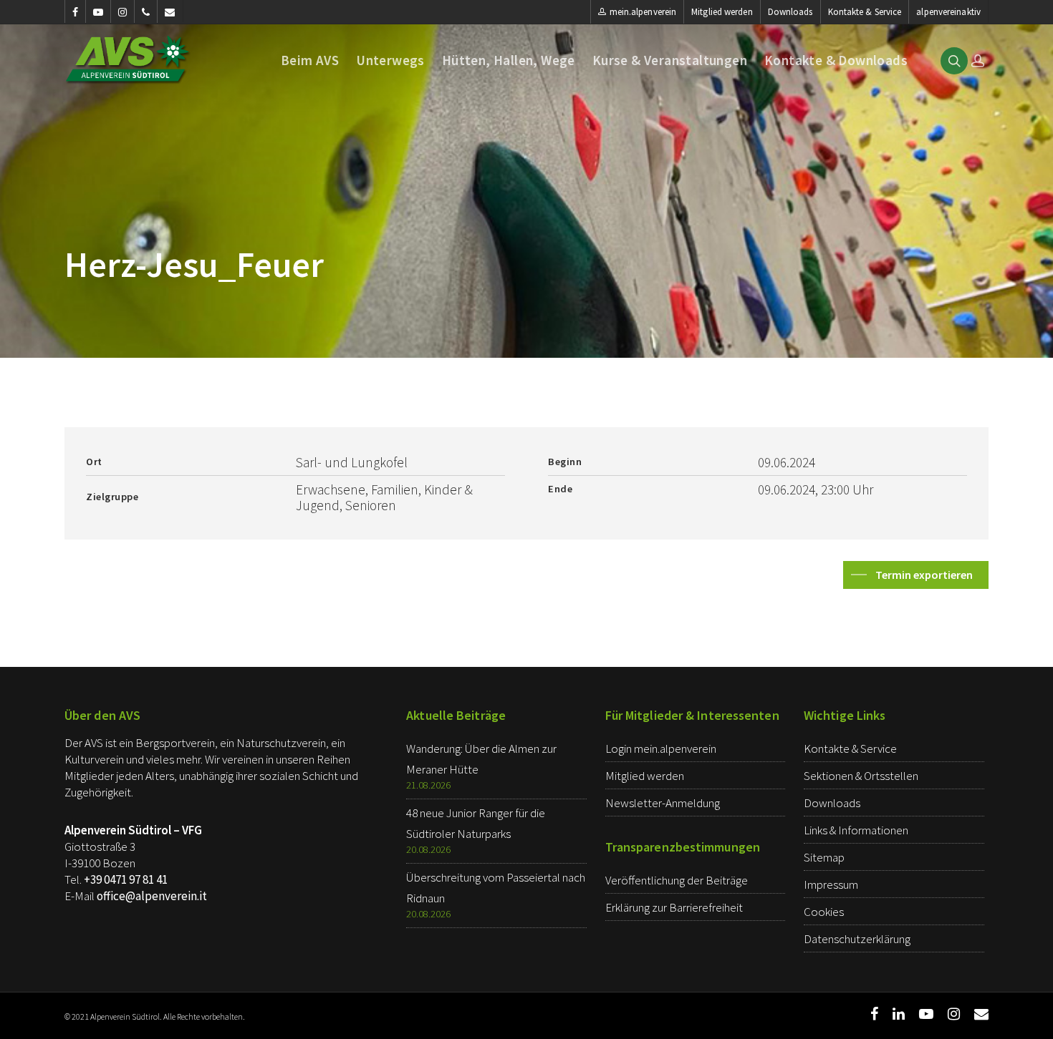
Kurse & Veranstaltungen (669, 60)
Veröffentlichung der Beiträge (676, 880)
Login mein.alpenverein (660, 748)
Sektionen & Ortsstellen (861, 776)
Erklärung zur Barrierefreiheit (674, 907)
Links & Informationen (856, 830)
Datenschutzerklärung (857, 939)
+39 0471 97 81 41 (126, 879)
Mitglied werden (722, 12)
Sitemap (824, 857)
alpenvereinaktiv (948, 12)
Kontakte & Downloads (836, 60)
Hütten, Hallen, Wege (508, 60)
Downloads (790, 12)
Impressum (831, 884)
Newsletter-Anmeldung (662, 803)
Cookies (824, 912)
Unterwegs (390, 60)
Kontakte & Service (865, 12)
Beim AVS (310, 60)
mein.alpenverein (643, 12)
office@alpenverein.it (152, 896)
